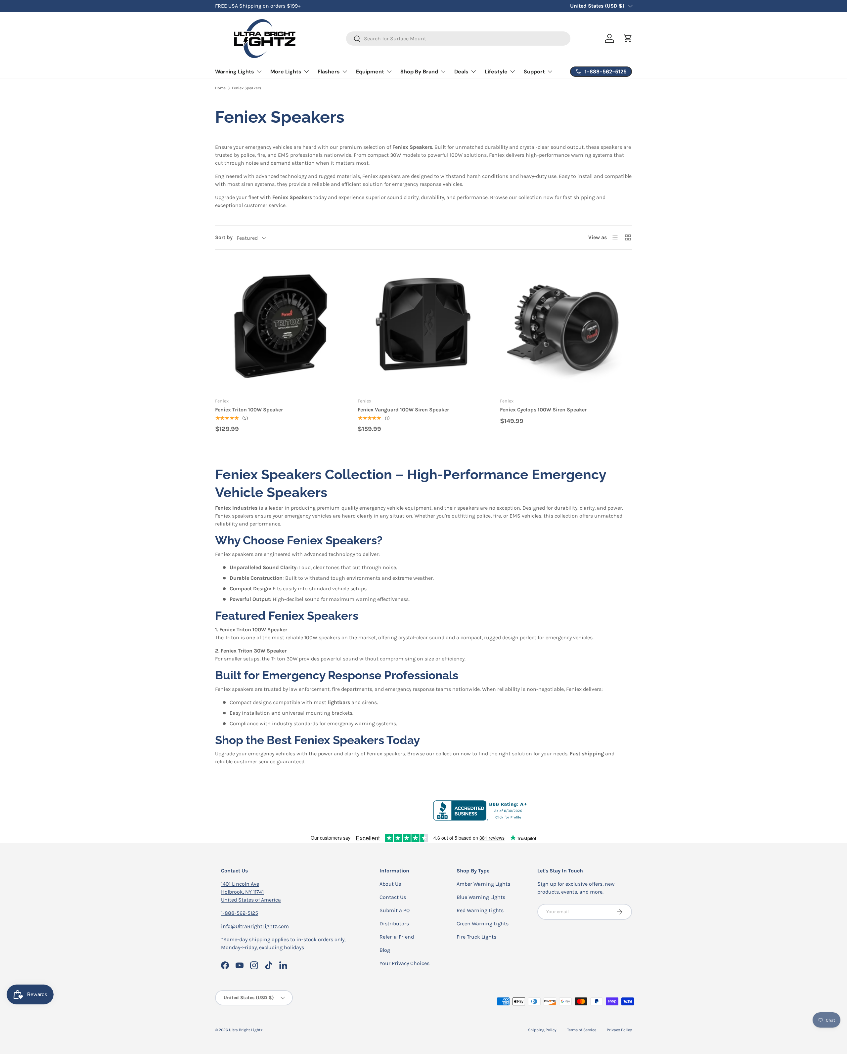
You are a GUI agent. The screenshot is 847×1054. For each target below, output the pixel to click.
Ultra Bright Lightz (246, 1030)
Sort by (224, 237)
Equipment (370, 71)
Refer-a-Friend (396, 937)
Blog (384, 950)
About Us (390, 884)
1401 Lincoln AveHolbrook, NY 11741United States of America (251, 892)
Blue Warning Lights (481, 897)
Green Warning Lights (483, 923)
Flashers (329, 71)
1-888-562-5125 (239, 913)
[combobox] (458, 38)
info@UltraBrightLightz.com (255, 926)
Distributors (394, 923)
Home (220, 88)
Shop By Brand (419, 71)
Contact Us (392, 897)
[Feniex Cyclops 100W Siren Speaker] (566, 326)
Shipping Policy (542, 1030)
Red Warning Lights (480, 910)
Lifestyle (496, 71)
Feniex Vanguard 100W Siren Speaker (403, 409)
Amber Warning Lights (483, 884)
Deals (461, 71)
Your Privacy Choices (404, 963)
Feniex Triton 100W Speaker (249, 409)
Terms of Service (581, 1030)
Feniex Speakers (246, 88)
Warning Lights (234, 71)
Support (534, 71)
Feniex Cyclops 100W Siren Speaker (543, 409)
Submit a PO (394, 910)
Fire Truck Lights (476, 937)
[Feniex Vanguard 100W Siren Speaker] (424, 326)
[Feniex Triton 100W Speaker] (281, 326)
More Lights (285, 71)
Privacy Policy (619, 1030)
